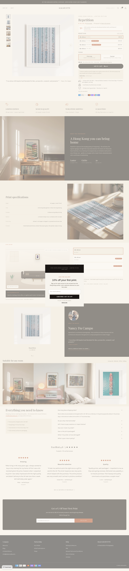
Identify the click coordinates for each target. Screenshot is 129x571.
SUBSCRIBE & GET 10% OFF (64, 296)
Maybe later (64, 302)
